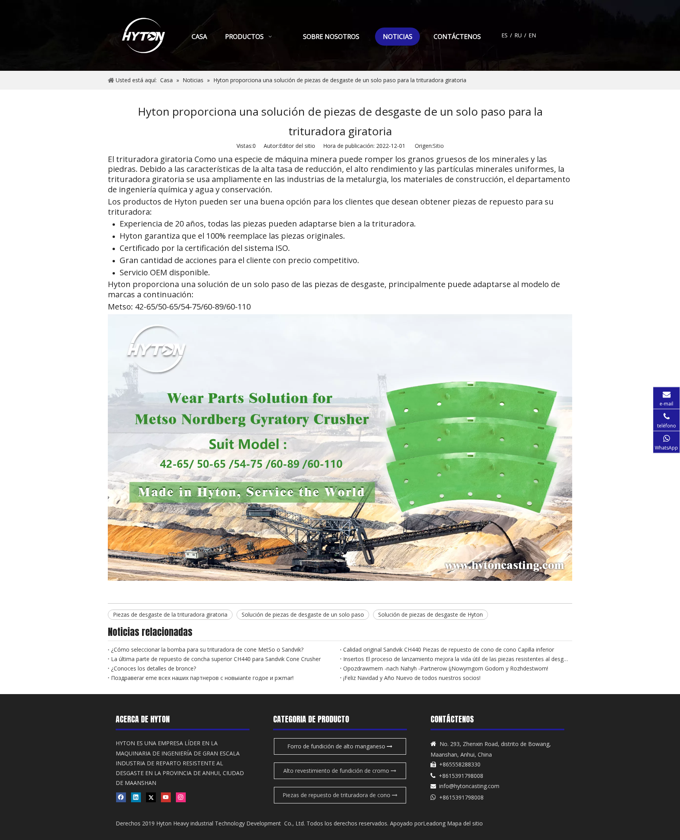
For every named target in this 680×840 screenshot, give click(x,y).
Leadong (434, 823)
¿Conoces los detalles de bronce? (153, 668)
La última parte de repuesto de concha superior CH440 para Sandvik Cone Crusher (216, 659)
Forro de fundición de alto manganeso (337, 746)
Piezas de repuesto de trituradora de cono (337, 795)
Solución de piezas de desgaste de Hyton (430, 614)
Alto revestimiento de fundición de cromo (337, 770)
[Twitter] (151, 797)
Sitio (438, 145)
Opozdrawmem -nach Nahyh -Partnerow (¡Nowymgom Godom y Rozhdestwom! (445, 668)
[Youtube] (166, 797)
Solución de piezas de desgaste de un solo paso (303, 614)
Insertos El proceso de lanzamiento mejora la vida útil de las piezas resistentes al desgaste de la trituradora (456, 659)
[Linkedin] (136, 797)
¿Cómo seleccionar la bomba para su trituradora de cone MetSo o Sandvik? (207, 649)
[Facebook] (121, 797)
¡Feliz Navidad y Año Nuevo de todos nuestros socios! (411, 678)
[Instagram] (181, 797)
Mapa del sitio (465, 823)
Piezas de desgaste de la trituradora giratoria (170, 614)
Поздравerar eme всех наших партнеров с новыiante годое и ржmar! (202, 678)
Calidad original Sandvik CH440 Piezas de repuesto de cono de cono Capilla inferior (448, 649)
